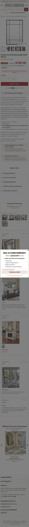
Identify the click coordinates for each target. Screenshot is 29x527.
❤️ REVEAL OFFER (14, 272)
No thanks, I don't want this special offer (14, 275)
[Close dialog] (28, 250)
